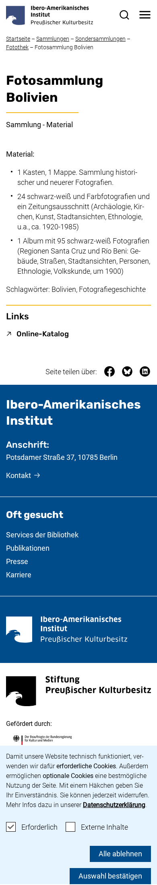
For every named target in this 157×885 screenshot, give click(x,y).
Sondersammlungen (100, 39)
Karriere (18, 574)
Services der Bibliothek (42, 535)
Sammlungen (52, 39)
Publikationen (28, 548)
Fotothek (17, 47)
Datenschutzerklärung (114, 805)
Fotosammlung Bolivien (64, 47)
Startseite (18, 39)
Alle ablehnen (120, 853)
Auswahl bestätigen (110, 876)
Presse (17, 561)
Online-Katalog (43, 333)
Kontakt (18, 475)
